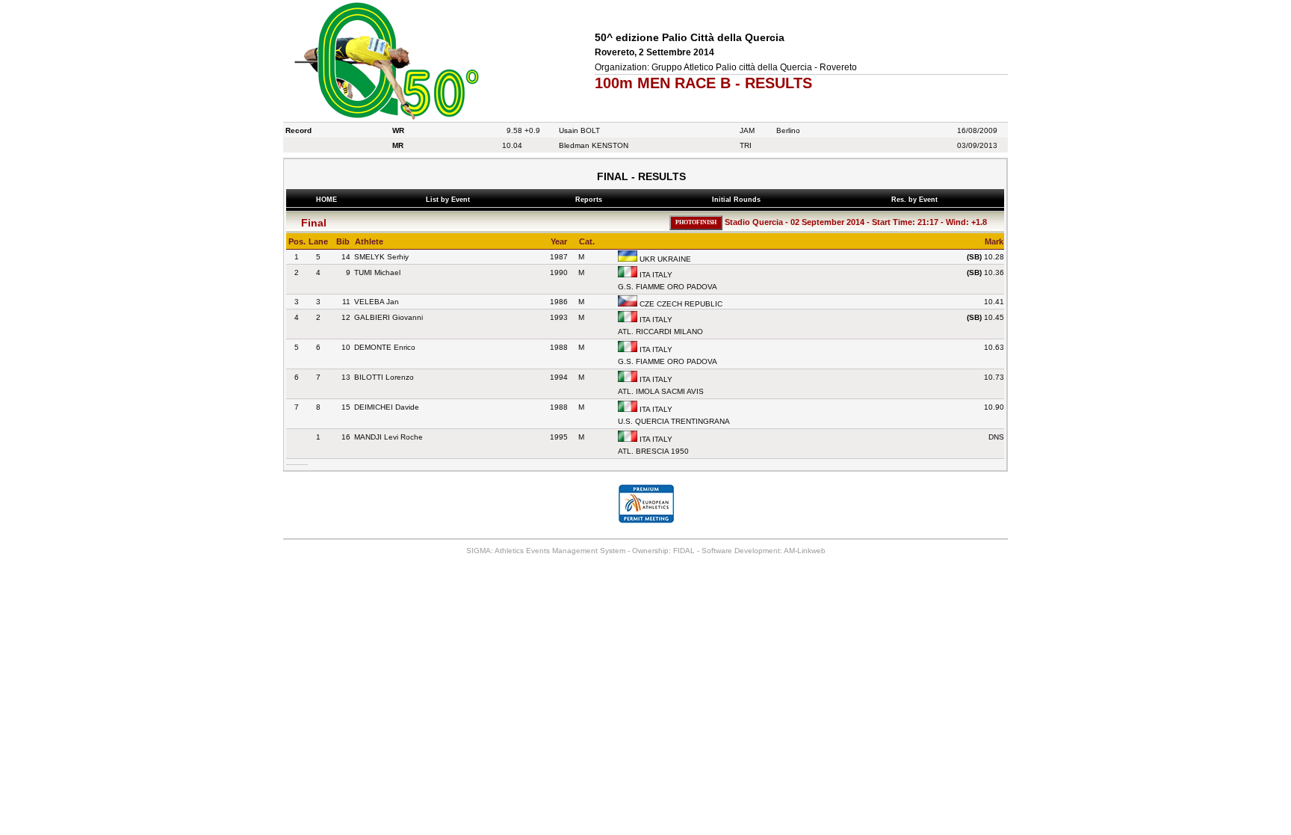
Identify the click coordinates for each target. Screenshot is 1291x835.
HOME (326, 199)
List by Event (450, 199)
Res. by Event (916, 199)
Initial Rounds (738, 199)
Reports (591, 199)
